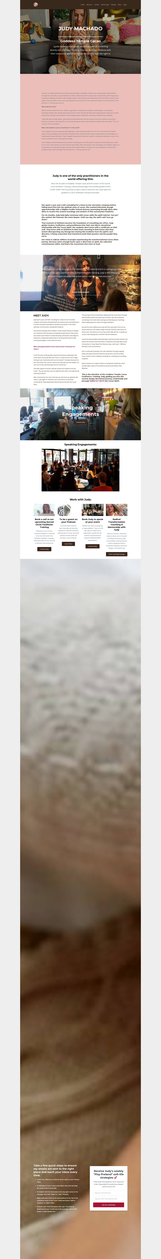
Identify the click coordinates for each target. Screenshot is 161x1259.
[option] (80, 291)
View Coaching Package (117, 576)
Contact (96, 5)
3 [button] (81, 320)
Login (125, 5)
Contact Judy (80, 444)
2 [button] (79, 320)
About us (89, 5)
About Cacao (105, 5)
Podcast (113, 5)
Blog (119, 5)
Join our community (108, 1227)
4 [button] (84, 320)
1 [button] (76, 320)
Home (83, 5)
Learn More (68, 566)
